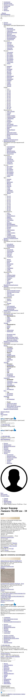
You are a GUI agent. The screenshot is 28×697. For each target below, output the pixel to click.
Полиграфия (7, 620)
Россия (8, 137)
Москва (6, 663)
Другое (6, 453)
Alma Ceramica (11, 230)
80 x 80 (9, 108)
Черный (9, 86)
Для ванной (10, 45)
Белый (8, 67)
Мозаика (6, 239)
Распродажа (7, 639)
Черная (9, 259)
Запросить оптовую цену (7, 537)
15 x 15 (9, 90)
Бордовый (9, 69)
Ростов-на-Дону (8, 670)
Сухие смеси (7, 311)
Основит (9, 320)
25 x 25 (9, 203)
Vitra (8, 131)
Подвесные (10, 375)
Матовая (9, 149)
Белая (8, 180)
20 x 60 (9, 94)
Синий (8, 83)
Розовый (9, 80)
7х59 (12, 548)
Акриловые (10, 348)
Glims (8, 317)
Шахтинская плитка (12, 134)
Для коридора (10, 46)
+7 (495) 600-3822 (5, 424)
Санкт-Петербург (8, 665)
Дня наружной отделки (13, 292)
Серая (8, 187)
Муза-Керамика (11, 224)
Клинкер (6, 286)
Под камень (10, 56)
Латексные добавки (12, 340)
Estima (8, 114)
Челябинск (6, 680)
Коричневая (10, 263)
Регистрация (4, 414)
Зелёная (9, 184)
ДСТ (8, 280)
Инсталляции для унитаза (14, 406)
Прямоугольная (11, 355)
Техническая (10, 153)
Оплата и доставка (9, 4)
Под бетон (9, 53)
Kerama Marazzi (11, 129)
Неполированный (11, 36)
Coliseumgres (10, 118)
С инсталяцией (11, 376)
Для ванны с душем (12, 382)
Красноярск (7, 682)
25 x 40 (9, 204)
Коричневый (10, 76)
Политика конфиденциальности (12, 621)
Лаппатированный (12, 32)
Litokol (8, 318)
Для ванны (10, 381)
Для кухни (9, 48)
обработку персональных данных (16, 694)
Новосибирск (7, 683)
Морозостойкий (11, 35)
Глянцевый (10, 31)
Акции (5, 9)
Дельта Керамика (11, 237)
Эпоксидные (10, 330)
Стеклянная (10, 244)
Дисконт (6, 7)
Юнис (8, 321)
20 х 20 (9, 93)
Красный (9, 77)
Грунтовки (10, 335)
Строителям (7, 6)
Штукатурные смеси (12, 337)
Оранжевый (10, 79)
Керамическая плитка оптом (11, 638)
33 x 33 (9, 98)
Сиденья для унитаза (12, 407)
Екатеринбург (7, 679)
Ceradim (9, 234)
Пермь (5, 676)
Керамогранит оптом (9, 637)
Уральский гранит (11, 132)
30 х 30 (9, 96)
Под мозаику (10, 172)
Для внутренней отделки (13, 290)
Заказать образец (5, 411)
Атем (8, 221)
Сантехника (7, 342)
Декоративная (10, 247)
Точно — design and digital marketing (10, 656)
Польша (9, 227)
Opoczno (9, 300)
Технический (10, 39)
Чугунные (9, 351)
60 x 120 (9, 107)
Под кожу (9, 168)
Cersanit (9, 113)
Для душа (9, 383)
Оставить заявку (5, 496)
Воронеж (6, 666)
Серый (8, 82)
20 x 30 (9, 201)
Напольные (10, 373)
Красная (9, 186)
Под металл (10, 58)
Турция (9, 138)
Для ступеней (10, 294)
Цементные (10, 331)
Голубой (9, 70)
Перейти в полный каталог (11, 139)
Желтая (9, 183)
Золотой (9, 74)
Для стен (9, 43)
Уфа (5, 677)
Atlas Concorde (11, 111)
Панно (8, 63)
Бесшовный (10, 28)
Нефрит (9, 217)
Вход (2, 413)
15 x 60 (9, 91)
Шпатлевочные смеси (12, 338)
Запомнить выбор (5, 686)
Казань (5, 672)
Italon (8, 128)
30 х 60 (9, 207)
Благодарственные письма (11, 619)
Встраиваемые (11, 399)
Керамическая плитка (9, 141)
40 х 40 (9, 100)
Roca (8, 361)
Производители (8, 3)
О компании (7, 2)
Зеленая (9, 271)
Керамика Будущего (12, 125)
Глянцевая (9, 148)
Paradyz (9, 299)
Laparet (9, 122)
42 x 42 (9, 101)
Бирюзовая (10, 182)
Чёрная (9, 193)
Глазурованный (11, 29)
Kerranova (9, 121)
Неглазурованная (11, 152)
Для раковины (10, 385)
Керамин (9, 127)
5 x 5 (8, 89)
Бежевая (9, 179)
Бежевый (9, 66)
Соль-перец (10, 52)
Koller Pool (10, 359)
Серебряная (10, 268)
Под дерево (10, 55)
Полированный (11, 38)
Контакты (6, 10)
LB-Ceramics (10, 124)
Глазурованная (11, 146)
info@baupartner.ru (5, 14)
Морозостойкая (11, 151)
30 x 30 (9, 206)
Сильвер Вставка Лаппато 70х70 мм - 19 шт (12, 583)
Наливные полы (11, 334)
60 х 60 (9, 105)
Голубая (9, 265)
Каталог (6, 22)
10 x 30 (9, 197)
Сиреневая (10, 190)
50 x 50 (9, 104)
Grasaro (9, 120)
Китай (8, 135)
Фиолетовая (10, 192)
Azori (8, 213)
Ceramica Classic (11, 117)
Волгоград (6, 669)
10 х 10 (9, 196)
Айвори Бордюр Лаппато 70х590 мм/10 (11, 561)
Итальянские (10, 389)
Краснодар (6, 668)
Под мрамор (10, 59)
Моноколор (10, 60)
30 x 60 (9, 97)
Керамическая (10, 245)
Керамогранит (7, 24)
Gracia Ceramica (11, 115)
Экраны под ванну (12, 403)
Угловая (9, 354)
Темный (9, 84)
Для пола (9, 42)
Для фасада (10, 49)
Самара (6, 675)
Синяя (8, 189)
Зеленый (9, 73)
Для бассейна (10, 251)
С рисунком (10, 62)
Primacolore (10, 282)
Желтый (9, 72)
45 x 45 (9, 103)
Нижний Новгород (9, 673)
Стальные (9, 349)
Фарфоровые (10, 365)
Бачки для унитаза (11, 405)
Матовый (9, 34)
